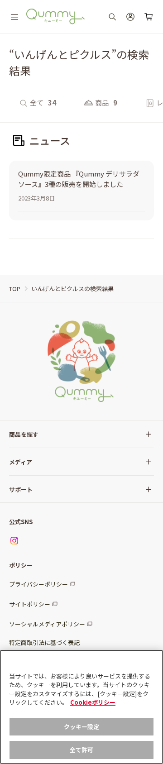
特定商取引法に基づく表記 (44, 642)
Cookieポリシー (92, 702)
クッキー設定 (82, 726)
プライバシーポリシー (38, 584)
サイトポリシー (29, 604)
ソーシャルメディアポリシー (47, 624)
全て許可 (82, 749)
